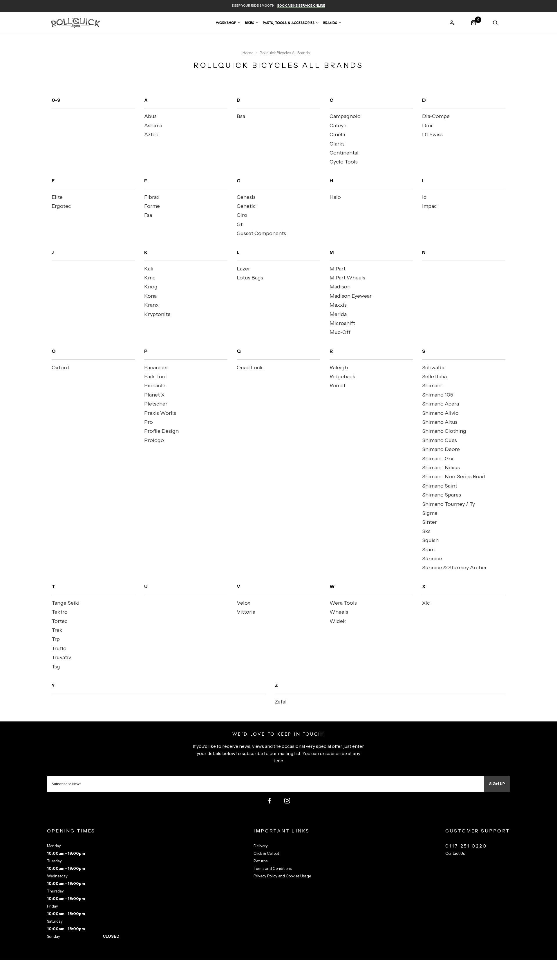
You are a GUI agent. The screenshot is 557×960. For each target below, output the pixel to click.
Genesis (246, 197)
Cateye (338, 125)
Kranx (151, 305)
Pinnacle (154, 385)
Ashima (153, 125)
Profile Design (161, 431)
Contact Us (455, 853)
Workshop (226, 23)
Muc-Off (340, 332)
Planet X (154, 395)
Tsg (56, 666)
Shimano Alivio (440, 413)
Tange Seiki (65, 603)
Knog (151, 286)
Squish (430, 540)
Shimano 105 (437, 395)
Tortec (60, 621)
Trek (57, 630)
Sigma (429, 513)
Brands (330, 23)
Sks (426, 531)
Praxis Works (160, 413)
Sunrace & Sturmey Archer (454, 567)
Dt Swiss (432, 134)
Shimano (433, 385)
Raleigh (339, 367)
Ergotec (61, 206)
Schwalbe (434, 367)
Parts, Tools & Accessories (288, 23)
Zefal (281, 702)
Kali (148, 269)
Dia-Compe (436, 116)
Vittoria (246, 612)
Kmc (149, 277)
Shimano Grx (437, 458)
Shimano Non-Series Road (453, 476)
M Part (338, 269)
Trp (56, 639)
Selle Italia (434, 376)
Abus (150, 116)
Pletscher (155, 404)
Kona (150, 296)
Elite (57, 197)
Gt (240, 224)
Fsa (148, 215)
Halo (335, 197)
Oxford (60, 367)
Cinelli (337, 134)
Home (248, 52)
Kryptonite (157, 314)
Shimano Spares (441, 495)
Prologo (154, 440)
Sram (428, 549)
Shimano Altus (439, 422)
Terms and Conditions (273, 868)
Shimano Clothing (444, 431)
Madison (340, 286)
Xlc (426, 603)
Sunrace (432, 558)
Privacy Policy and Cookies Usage (282, 876)
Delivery (261, 845)
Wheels (339, 612)
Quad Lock (250, 367)
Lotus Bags (250, 277)
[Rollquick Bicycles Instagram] (287, 800)
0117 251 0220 (466, 846)
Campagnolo (345, 116)
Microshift (342, 323)
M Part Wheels (347, 277)
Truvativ (61, 657)
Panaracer (156, 367)
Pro (148, 422)
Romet (338, 385)
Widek (338, 621)
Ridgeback (342, 376)
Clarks (337, 144)
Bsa (241, 116)
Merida (338, 314)
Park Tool (155, 376)
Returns (260, 861)
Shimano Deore (441, 449)
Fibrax (152, 197)
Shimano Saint (439, 486)
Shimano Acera (440, 404)
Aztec (151, 134)
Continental (344, 153)
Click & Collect (266, 853)
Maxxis (338, 305)
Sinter (429, 522)
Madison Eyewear (351, 296)
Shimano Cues (439, 440)
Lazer (243, 269)
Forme (152, 206)
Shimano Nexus (441, 467)
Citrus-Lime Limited (297, 954)
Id (424, 197)
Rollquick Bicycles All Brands (285, 52)
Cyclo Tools (344, 162)
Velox (243, 603)
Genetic (246, 206)
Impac (429, 206)
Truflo (59, 648)
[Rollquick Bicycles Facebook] (269, 800)
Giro (242, 215)
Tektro (60, 612)
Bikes (249, 23)
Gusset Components (261, 233)
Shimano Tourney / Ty (448, 504)
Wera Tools (343, 603)
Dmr (427, 125)
